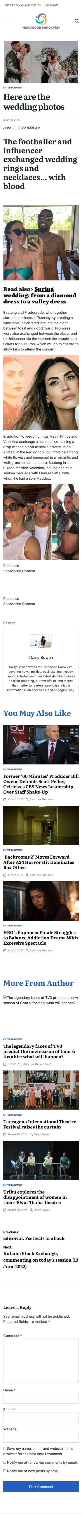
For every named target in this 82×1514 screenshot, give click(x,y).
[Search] (77, 21)
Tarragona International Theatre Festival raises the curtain (39, 1124)
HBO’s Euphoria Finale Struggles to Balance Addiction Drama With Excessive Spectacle (40, 937)
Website (9, 1429)
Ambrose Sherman (41, 799)
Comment (12, 1335)
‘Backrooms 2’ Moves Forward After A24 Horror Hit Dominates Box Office (38, 861)
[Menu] (5, 21)
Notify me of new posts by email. (33, 1471)
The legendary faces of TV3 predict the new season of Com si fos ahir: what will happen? (39, 1051)
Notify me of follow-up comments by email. (42, 1462)
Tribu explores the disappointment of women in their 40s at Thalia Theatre (35, 1196)
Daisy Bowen (43, 1064)
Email (9, 1409)
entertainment (13, 87)
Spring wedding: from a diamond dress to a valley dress (39, 295)
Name (9, 1390)
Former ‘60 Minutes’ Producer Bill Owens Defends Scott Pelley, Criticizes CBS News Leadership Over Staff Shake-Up (41, 784)
